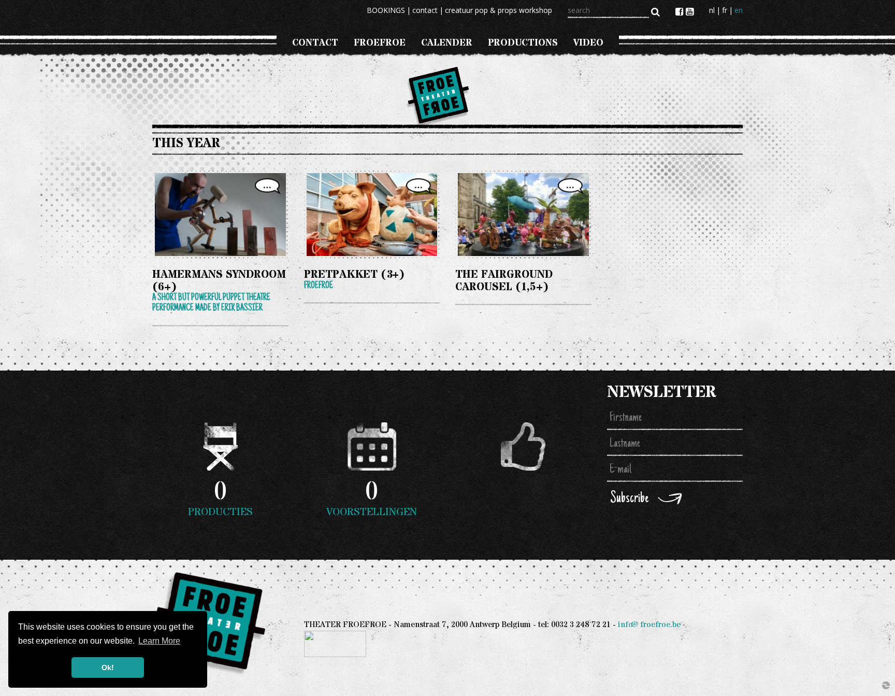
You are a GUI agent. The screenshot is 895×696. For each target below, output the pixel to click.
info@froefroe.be (649, 624)
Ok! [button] (108, 667)
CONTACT (315, 42)
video (588, 42)
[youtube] (690, 11)
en (738, 10)
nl (712, 10)
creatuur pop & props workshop (498, 10)
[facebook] (680, 11)
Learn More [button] (159, 640)
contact (425, 10)
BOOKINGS (386, 10)
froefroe (380, 42)
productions (523, 42)
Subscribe (629, 499)
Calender (446, 42)
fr (724, 10)
